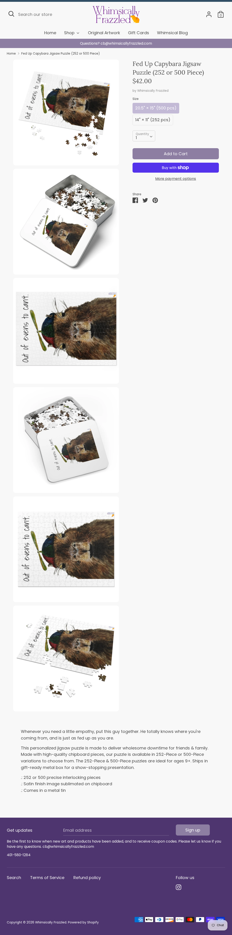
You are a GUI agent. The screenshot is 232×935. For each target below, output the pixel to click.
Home (50, 33)
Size (136, 99)
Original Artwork (104, 33)
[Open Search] (11, 13)
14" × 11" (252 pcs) (152, 120)
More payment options (175, 178)
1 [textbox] (136, 137)
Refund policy (87, 877)
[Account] (208, 13)
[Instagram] (178, 887)
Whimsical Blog (172, 33)
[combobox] (144, 135)
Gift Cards (138, 33)
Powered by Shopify (83, 922)
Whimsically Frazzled (153, 91)
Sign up (192, 830)
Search (14, 877)
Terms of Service (47, 877)
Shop (70, 33)
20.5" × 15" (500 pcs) (155, 108)
